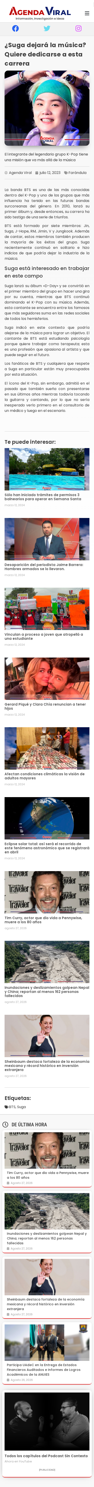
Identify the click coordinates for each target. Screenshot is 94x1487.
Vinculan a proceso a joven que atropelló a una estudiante (44, 636)
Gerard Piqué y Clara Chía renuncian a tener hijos (45, 706)
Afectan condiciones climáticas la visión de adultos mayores (45, 776)
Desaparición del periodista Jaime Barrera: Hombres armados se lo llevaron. (44, 566)
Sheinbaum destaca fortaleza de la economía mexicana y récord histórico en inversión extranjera (47, 1065)
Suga (21, 1107)
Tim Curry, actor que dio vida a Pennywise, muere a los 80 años (43, 920)
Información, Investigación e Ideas (40, 18)
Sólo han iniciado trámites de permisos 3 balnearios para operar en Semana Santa (43, 496)
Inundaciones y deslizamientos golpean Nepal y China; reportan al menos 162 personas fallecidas (47, 991)
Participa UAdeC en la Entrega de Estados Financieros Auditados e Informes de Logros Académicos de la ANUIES (44, 1370)
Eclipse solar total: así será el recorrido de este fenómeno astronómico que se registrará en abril (47, 848)
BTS (12, 1107)
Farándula (77, 172)
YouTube (25, 1461)
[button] (87, 13)
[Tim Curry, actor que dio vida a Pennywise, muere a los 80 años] (47, 1150)
